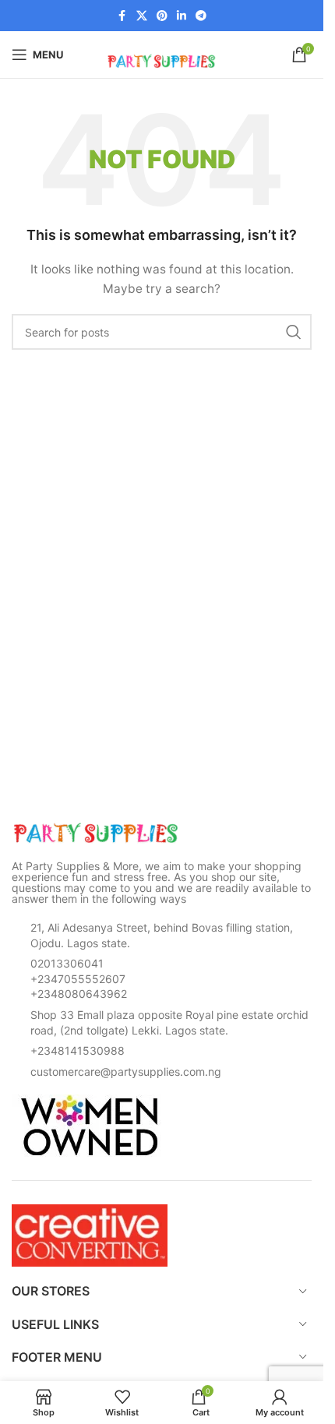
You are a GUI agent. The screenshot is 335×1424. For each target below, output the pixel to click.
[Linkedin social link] (181, 15)
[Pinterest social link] (162, 15)
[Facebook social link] (122, 15)
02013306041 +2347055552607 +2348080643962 (78, 978)
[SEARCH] (294, 332)
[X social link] (142, 15)
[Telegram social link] (201, 15)
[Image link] (97, 832)
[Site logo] (162, 53)
